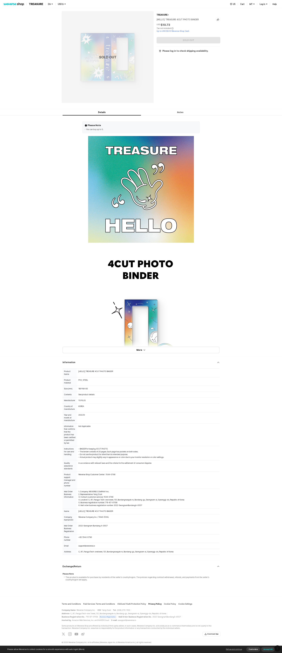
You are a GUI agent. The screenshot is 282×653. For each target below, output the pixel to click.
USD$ (61, 4)
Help (274, 4)
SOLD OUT (188, 40)
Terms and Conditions (71, 604)
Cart (242, 4)
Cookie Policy (170, 604)
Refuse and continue (234, 649)
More (139, 350)
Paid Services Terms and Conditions (99, 604)
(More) (81, 649)
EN (49, 4)
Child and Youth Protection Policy (131, 604)
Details (102, 112)
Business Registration (108, 617)
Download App (212, 634)
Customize (253, 649)
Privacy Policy (155, 604)
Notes (180, 112)
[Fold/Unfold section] (141, 362)
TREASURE (162, 15)
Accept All (267, 649)
